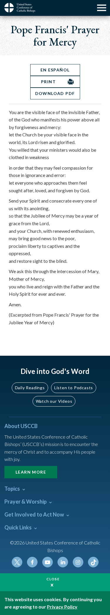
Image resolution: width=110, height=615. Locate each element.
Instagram (78, 562)
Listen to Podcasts (73, 387)
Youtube (47, 562)
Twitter (17, 562)
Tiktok (93, 562)
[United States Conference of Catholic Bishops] (22, 7)
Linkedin (62, 562)
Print (48, 81)
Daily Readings (30, 387)
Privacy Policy (62, 606)
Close (53, 579)
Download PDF (55, 93)
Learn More (31, 471)
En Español (55, 69)
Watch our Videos (54, 401)
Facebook (32, 562)
